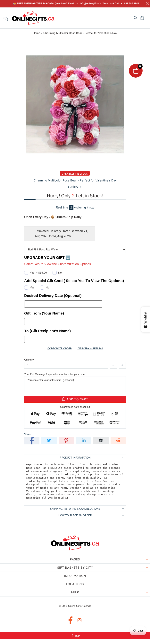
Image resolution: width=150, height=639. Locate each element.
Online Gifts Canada (33, 17)
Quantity (29, 359)
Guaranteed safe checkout (75, 406)
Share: (28, 434)
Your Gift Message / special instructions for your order (54, 374)
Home (36, 33)
